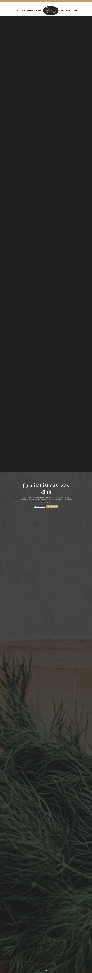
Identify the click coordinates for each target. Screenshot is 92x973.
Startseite (16, 10)
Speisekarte (38, 10)
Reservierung (52, 506)
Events (62, 10)
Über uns (23, 10)
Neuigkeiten (69, 10)
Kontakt (76, 10)
